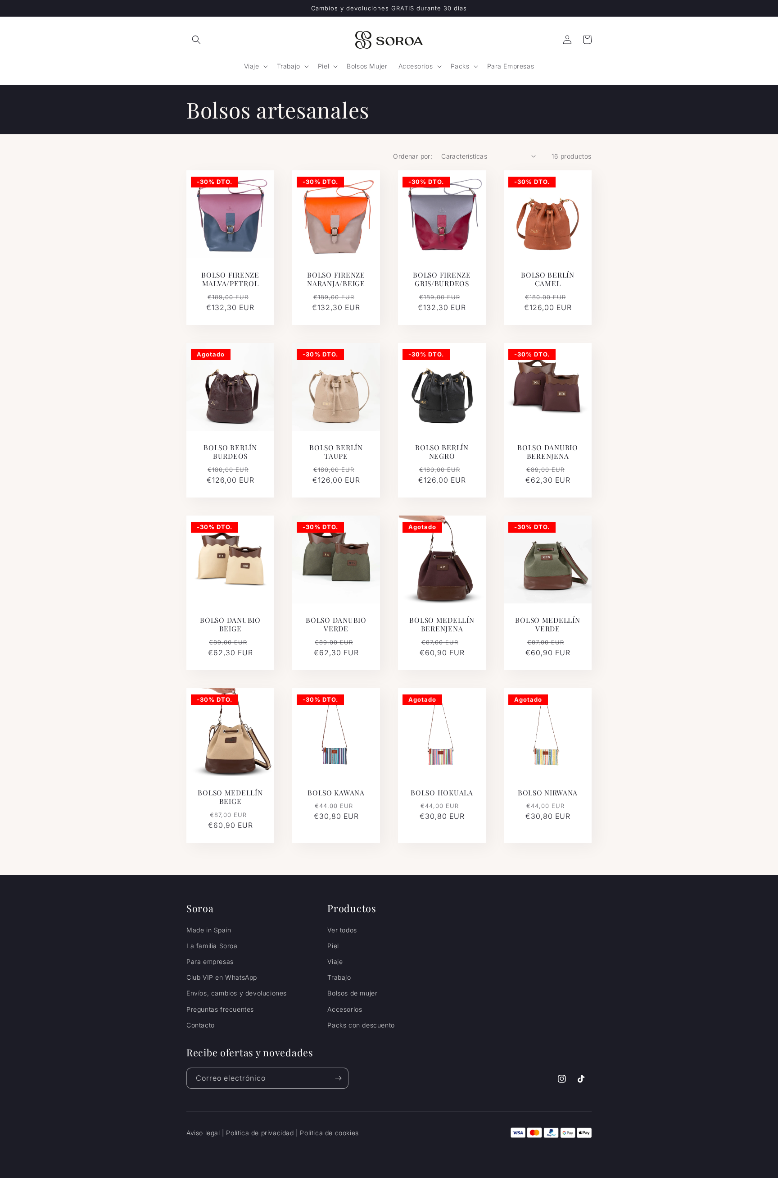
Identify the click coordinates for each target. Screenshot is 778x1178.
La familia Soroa (212, 946)
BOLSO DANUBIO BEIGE (230, 624)
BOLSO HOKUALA (442, 792)
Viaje (335, 961)
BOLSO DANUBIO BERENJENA (547, 452)
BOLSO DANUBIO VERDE (336, 624)
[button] (196, 40)
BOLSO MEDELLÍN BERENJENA (441, 624)
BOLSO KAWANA (336, 792)
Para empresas (210, 961)
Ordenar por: (412, 156)
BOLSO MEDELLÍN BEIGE (230, 797)
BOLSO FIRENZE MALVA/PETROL (230, 279)
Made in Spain (208, 930)
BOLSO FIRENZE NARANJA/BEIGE (336, 279)
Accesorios (344, 1009)
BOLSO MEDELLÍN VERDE (547, 624)
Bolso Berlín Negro (442, 452)
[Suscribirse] (338, 1078)
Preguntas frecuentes (220, 1009)
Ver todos (342, 930)
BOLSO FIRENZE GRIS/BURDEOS (441, 279)
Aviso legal (203, 1133)
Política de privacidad (260, 1133)
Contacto (200, 1025)
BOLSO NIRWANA (548, 792)
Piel (333, 946)
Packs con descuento (360, 1025)
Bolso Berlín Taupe (336, 452)
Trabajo (339, 977)
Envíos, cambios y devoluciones (236, 993)
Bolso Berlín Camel (547, 279)
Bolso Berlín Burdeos (230, 452)
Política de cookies (329, 1133)
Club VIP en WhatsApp (221, 977)
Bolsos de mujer (352, 993)
